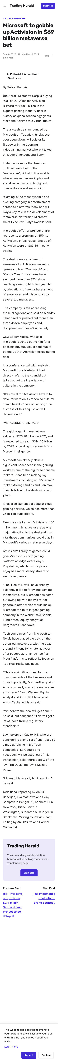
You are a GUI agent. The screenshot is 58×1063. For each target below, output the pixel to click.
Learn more (11, 1046)
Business (48, 5)
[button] (5, 5)
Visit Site (29, 872)
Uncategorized (14, 18)
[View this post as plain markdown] (47, 56)
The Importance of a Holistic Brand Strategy (44, 898)
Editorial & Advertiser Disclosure (22, 76)
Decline (46, 1055)
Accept (28, 1055)
